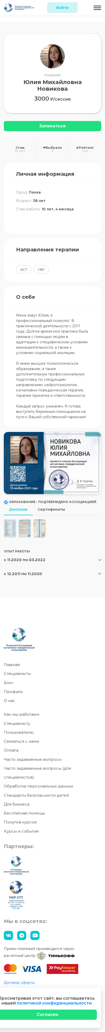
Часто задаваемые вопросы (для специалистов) (37, 773)
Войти (62, 7)
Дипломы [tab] (18, 509)
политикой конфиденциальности (54, 1003)
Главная (12, 664)
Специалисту (17, 723)
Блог (9, 682)
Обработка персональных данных (38, 786)
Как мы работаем (21, 714)
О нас (9, 700)
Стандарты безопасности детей (36, 795)
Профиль (13, 691)
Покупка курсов (20, 822)
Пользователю (19, 732)
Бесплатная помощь (24, 813)
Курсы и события (21, 831)
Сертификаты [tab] (51, 509)
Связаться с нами (21, 741)
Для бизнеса (16, 804)
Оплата (11, 750)
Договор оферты (19, 982)
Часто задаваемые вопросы (32, 759)
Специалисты (17, 673)
